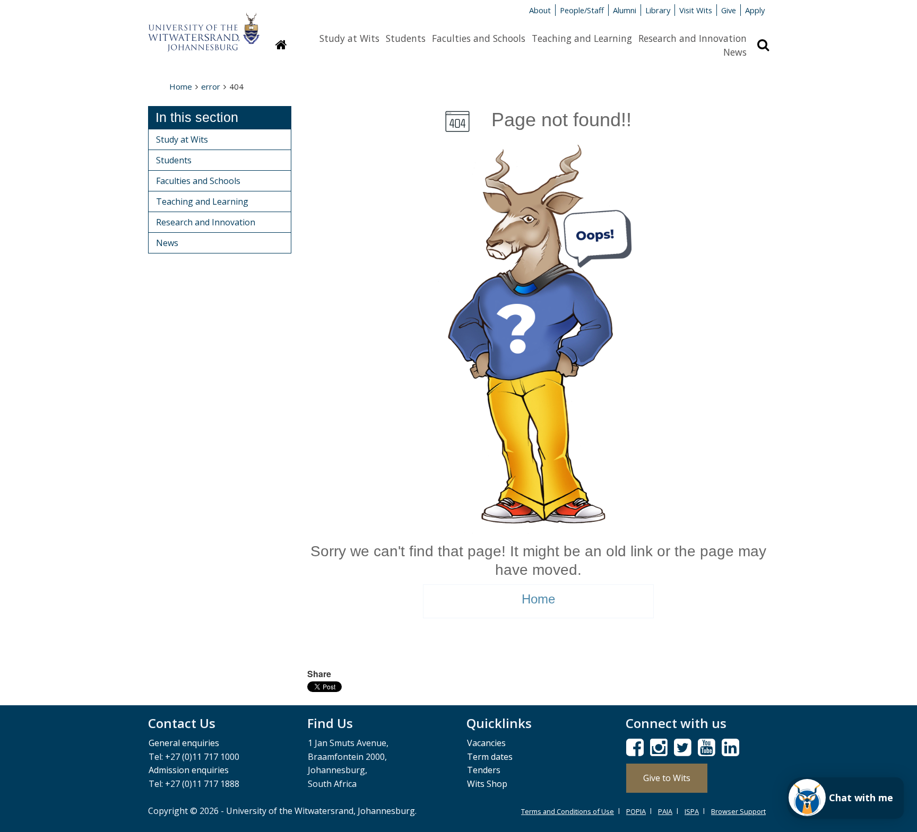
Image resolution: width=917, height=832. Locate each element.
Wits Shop (487, 784)
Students (406, 38)
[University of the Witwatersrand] (203, 27)
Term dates (490, 757)
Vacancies (486, 743)
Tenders (483, 770)
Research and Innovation (692, 38)
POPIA (636, 811)
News (735, 52)
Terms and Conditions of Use (567, 811)
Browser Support (738, 811)
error (210, 86)
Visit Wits (695, 10)
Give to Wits (666, 778)
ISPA (692, 811)
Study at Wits (349, 38)
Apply (755, 10)
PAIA (665, 811)
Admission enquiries (189, 770)
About (540, 10)
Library (657, 10)
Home (180, 86)
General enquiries (184, 743)
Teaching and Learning (582, 38)
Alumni (624, 10)
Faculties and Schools (478, 38)
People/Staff (582, 10)
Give (728, 10)
